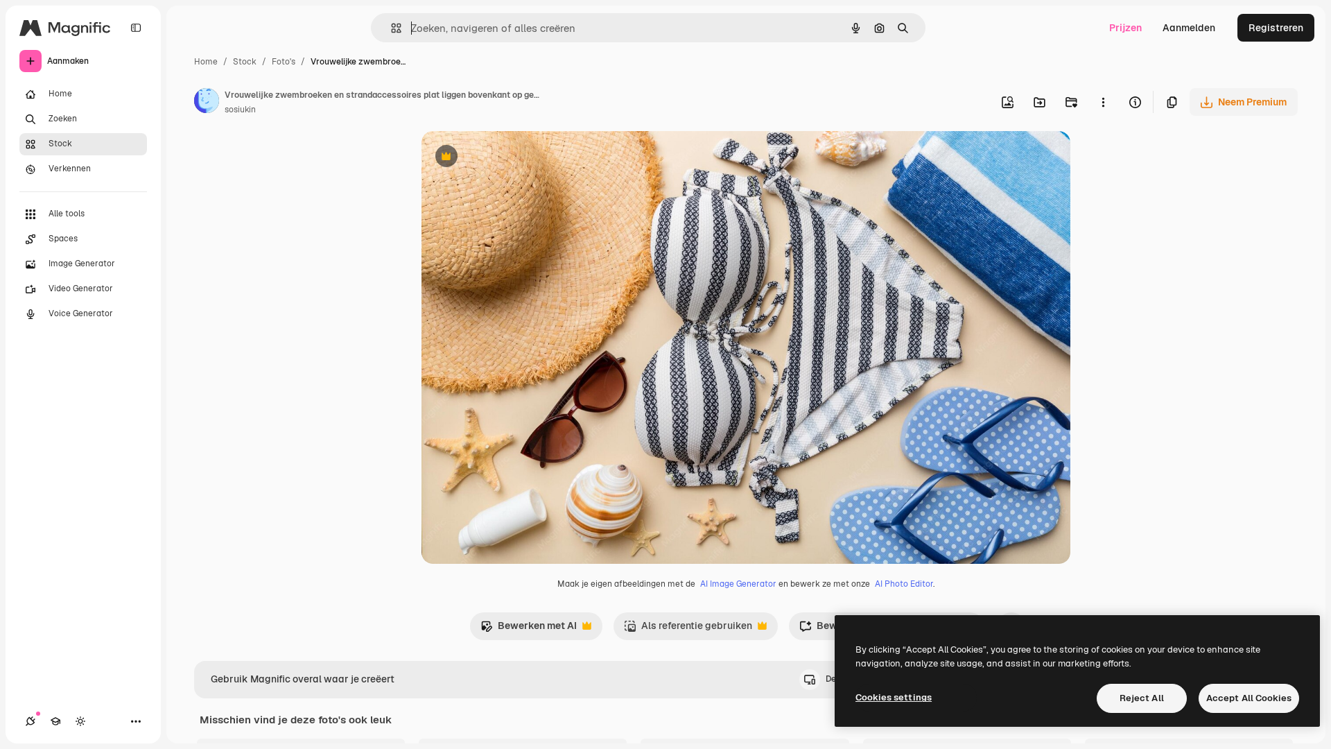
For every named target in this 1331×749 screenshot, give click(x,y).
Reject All (1142, 698)
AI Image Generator (738, 583)
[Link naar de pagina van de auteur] (206, 102)
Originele (512, 157)
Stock (244, 61)
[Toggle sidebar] (136, 28)
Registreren (1276, 27)
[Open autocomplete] (391, 28)
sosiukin (240, 109)
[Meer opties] (1103, 102)
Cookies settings (893, 697)
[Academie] (55, 721)
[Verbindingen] (30, 721)
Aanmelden (1189, 27)
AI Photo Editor (904, 583)
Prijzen (1125, 27)
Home (206, 61)
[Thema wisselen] (80, 721)
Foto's (283, 61)
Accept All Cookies (1248, 698)
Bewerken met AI (528, 629)
